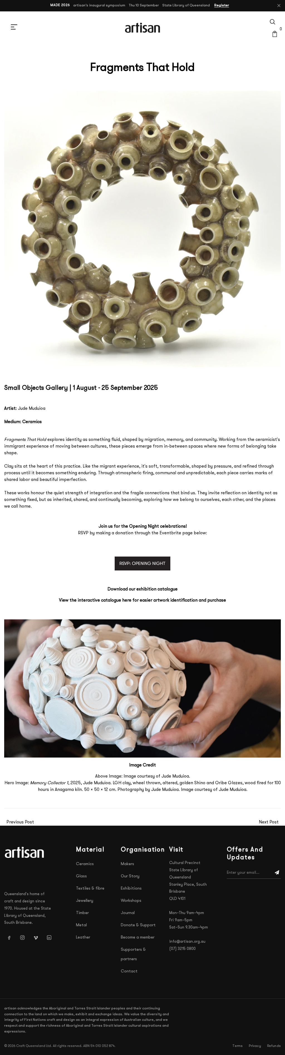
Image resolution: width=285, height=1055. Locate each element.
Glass (81, 876)
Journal (128, 913)
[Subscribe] (277, 873)
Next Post (269, 822)
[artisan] (25, 852)
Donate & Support (138, 925)
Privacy (255, 1046)
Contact (129, 971)
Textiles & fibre (90, 889)
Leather (83, 937)
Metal (81, 925)
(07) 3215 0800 (182, 949)
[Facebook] (9, 937)
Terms (237, 1046)
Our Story (130, 876)
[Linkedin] (49, 937)
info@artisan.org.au (187, 942)
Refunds (274, 1046)
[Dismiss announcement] (279, 5)
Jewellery (84, 901)
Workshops (131, 901)
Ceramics (85, 864)
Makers (127, 864)
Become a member (137, 937)
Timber (82, 913)
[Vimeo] (35, 937)
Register (221, 5)
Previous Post (20, 822)
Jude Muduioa (31, 408)
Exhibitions (131, 889)
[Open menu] (14, 28)
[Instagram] (22, 937)
